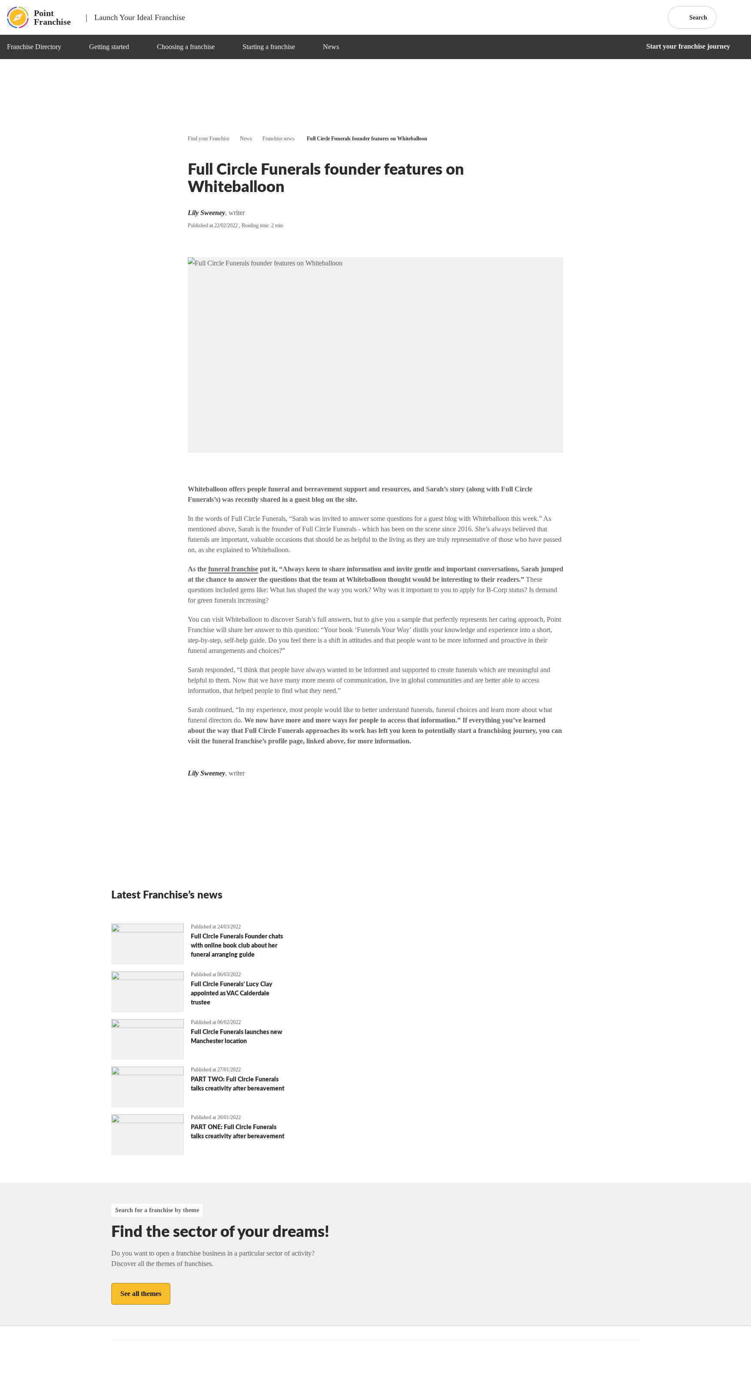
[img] (71, 46)
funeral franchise (233, 569)
